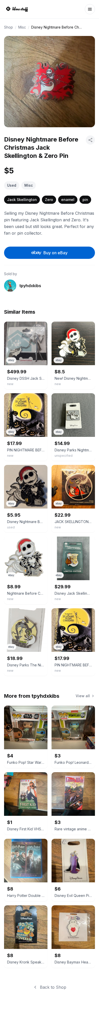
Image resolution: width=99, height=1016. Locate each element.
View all (83, 696)
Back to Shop (53, 987)
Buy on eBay (55, 252)
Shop (8, 27)
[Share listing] (90, 140)
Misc (22, 27)
